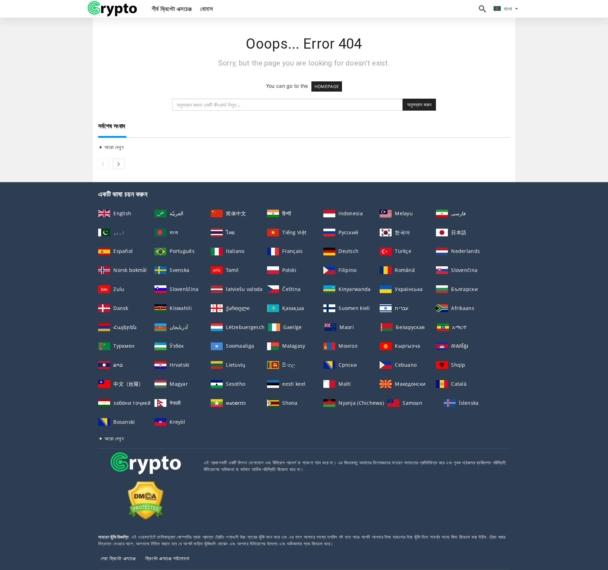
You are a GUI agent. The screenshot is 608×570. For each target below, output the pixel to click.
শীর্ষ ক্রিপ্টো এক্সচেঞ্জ (172, 8)
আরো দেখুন (113, 147)
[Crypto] (112, 8)
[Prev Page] (103, 164)
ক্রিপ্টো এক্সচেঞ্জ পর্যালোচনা (167, 558)
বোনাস (206, 8)
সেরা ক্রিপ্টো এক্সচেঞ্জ (118, 558)
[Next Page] (118, 164)
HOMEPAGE (327, 86)
